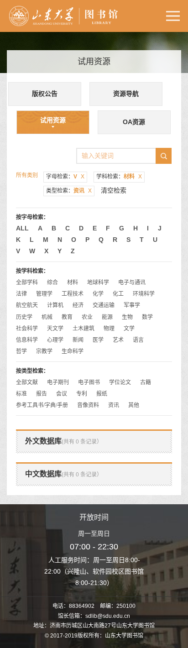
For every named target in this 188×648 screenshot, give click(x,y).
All (22, 228)
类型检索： (69, 191)
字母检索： (65, 176)
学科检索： (119, 176)
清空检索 (113, 190)
